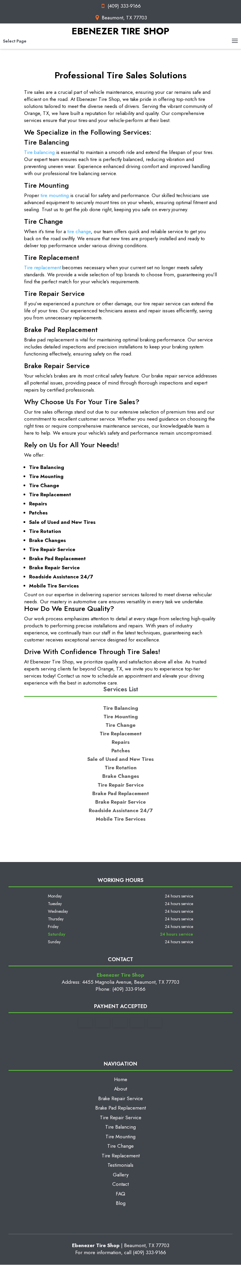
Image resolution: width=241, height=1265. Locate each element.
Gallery (120, 1174)
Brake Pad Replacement (120, 1107)
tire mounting (55, 195)
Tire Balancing (120, 1126)
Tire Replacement (121, 1155)
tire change (79, 231)
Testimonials (120, 1165)
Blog (120, 1203)
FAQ (120, 1193)
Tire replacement (42, 267)
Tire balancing (39, 152)
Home (120, 1079)
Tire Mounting (120, 1136)
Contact (120, 1184)
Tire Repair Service (120, 1117)
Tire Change (120, 1145)
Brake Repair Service (120, 1098)
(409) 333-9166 (124, 5)
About (120, 1088)
